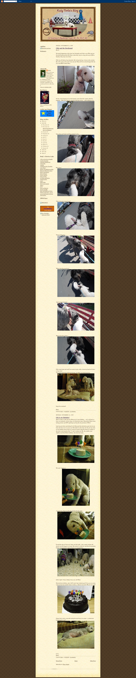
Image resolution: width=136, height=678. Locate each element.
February (45, 146)
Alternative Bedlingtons (45, 162)
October (45, 132)
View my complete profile (45, 87)
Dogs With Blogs (48, 208)
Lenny (41, 181)
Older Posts (93, 661)
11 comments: (73, 411)
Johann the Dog (43, 179)
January (45, 148)
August (44, 135)
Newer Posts (59, 661)
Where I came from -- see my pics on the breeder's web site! (46, 193)
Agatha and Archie (44, 160)
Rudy (49, 70)
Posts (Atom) (66, 664)
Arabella (42, 165)
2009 (43, 123)
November (45, 126)
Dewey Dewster (43, 173)
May (44, 140)
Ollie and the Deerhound (48, 128)
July (44, 137)
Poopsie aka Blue (44, 189)
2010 (43, 121)
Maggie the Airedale (44, 183)
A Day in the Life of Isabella (46, 159)
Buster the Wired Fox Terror (46, 170)
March (44, 144)
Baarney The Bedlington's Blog (47, 169)
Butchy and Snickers (44, 172)
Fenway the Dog (43, 175)
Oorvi (41, 186)
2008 (43, 149)
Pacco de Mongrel (44, 188)
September (45, 133)
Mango (41, 185)
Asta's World (43, 168)
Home (76, 661)
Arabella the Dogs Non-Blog (46, 166)
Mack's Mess (43, 182)
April (44, 142)
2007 (43, 151)
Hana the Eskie (43, 176)
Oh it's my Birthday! (47, 130)
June (44, 139)
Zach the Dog (43, 195)
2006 (43, 153)
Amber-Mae (42, 163)
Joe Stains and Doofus (45, 178)
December (45, 125)
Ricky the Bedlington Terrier (46, 191)
